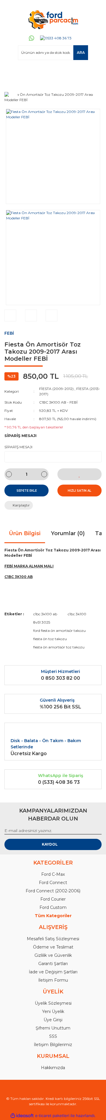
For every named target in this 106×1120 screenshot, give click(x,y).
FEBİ (9, 333)
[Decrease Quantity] (8, 474)
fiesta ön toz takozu (50, 639)
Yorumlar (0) (68, 533)
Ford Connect (53, 882)
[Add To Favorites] (79, 474)
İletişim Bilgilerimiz (53, 1044)
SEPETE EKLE (26, 491)
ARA (81, 52)
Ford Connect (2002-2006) (53, 891)
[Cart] (94, 71)
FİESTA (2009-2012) (56, 388)
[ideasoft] (22, 1116)
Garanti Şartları (53, 963)
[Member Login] (11, 71)
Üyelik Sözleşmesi (53, 1003)
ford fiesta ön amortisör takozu (59, 630)
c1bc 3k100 (77, 614)
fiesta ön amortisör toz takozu (59, 647)
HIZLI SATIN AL (79, 491)
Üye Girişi (53, 1019)
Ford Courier (53, 899)
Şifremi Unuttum (53, 1028)
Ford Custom (53, 907)
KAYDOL (50, 844)
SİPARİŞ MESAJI (18, 447)
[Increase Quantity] (44, 474)
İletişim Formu (53, 980)
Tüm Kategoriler (53, 915)
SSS (53, 1036)
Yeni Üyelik (53, 1011)
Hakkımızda (53, 1067)
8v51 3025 (41, 622)
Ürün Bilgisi (25, 533)
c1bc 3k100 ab (45, 614)
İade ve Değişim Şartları (53, 972)
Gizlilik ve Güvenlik (53, 955)
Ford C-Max (53, 874)
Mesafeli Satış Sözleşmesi (53, 938)
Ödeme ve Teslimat (53, 947)
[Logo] (53, 19)
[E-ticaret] (52, 1115)
